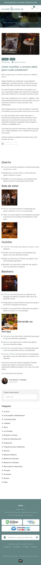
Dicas (12, 59)
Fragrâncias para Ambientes (14, 447)
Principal (7, 470)
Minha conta (20, 509)
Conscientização (10, 419)
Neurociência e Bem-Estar (13, 466)
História (7, 451)
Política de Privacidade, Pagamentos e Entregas (20, 512)
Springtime (6, 336)
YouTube (26, 547)
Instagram (16, 547)
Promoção (7, 474)
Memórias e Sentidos (11, 462)
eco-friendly (8, 431)
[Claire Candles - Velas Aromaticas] (12, 8)
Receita (6, 478)
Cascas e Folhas (8, 354)
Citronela (6, 294)
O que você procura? (11, 392)
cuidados (7, 423)
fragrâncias (8, 443)
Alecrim (5, 209)
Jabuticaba (7, 348)
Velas (6, 482)
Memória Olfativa (10, 455)
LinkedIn (34, 547)
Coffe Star (6, 247)
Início (5, 22)
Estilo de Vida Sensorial (12, 439)
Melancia (6, 342)
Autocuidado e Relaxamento (14, 415)
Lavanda (6, 167)
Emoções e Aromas (10, 435)
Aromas (10, 22)
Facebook (7, 547)
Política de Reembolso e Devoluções (20, 515)
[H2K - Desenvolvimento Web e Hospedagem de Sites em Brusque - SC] (20, 561)
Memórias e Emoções (11, 459)
